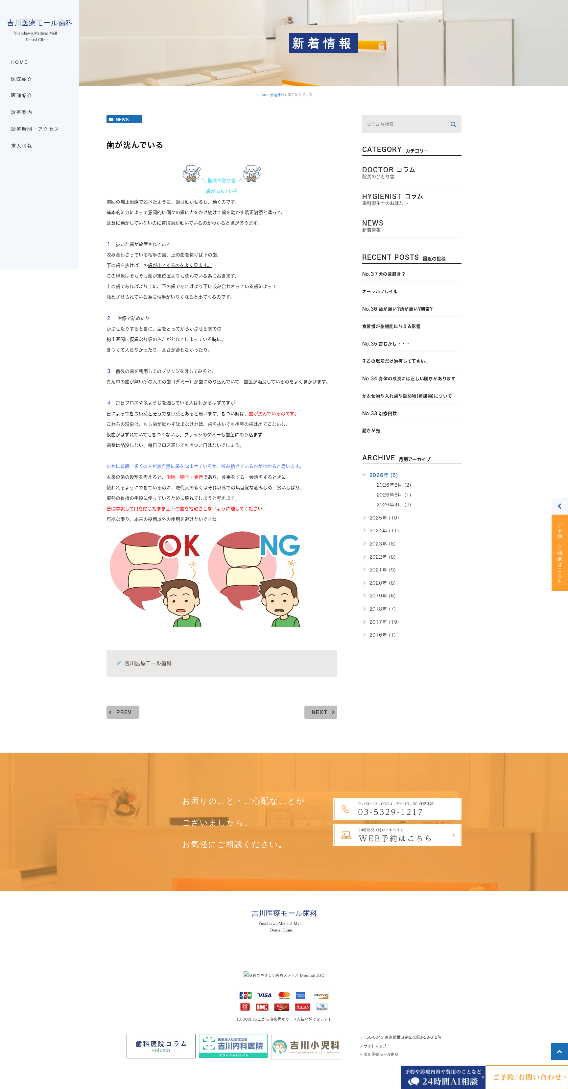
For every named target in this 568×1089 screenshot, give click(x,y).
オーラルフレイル (380, 291)
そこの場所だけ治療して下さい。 (396, 361)
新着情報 (277, 95)
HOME (261, 95)
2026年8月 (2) (394, 485)
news (122, 119)
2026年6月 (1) (394, 495)
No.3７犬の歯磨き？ (384, 274)
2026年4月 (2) (394, 504)
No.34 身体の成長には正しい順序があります (409, 378)
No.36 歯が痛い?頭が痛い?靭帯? (397, 309)
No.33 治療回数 (379, 413)
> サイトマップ (373, 1046)
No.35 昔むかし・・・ (386, 344)
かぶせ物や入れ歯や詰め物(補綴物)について (407, 396)
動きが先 (371, 430)
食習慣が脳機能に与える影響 (393, 326)
